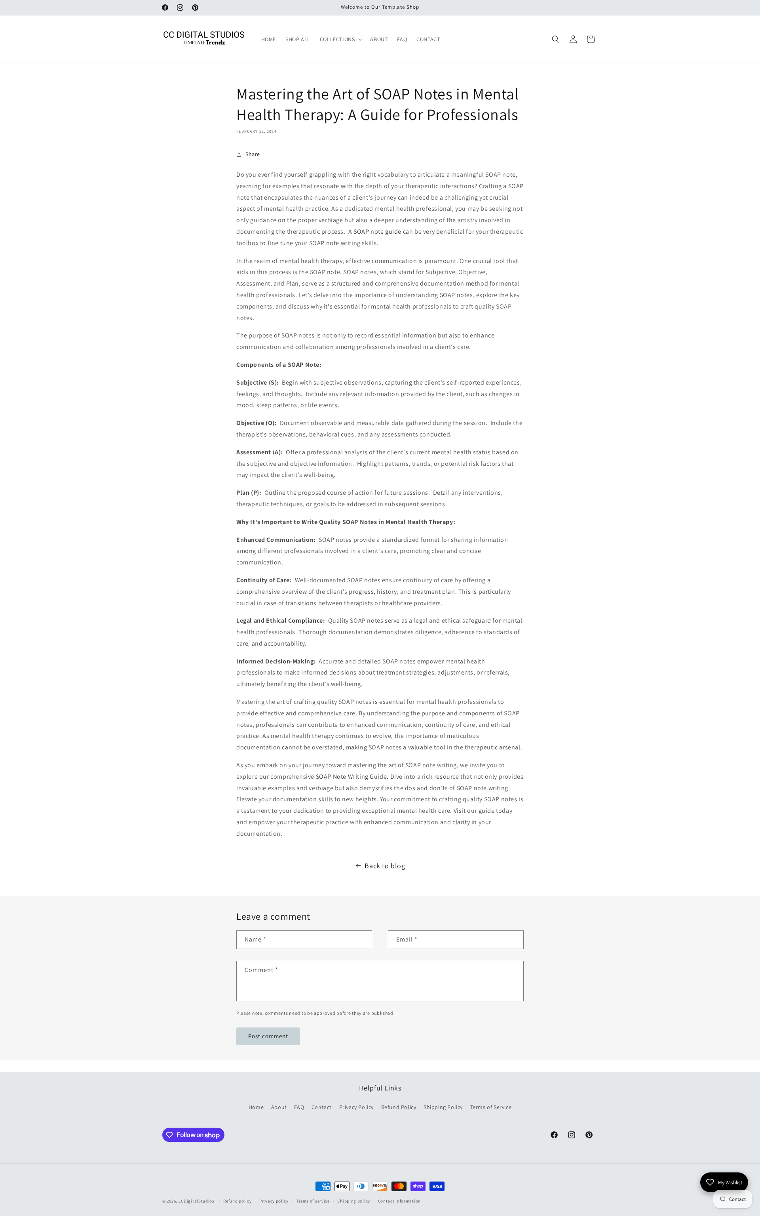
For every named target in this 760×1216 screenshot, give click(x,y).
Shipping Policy (443, 1107)
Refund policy (237, 1201)
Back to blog (385, 865)
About (279, 1107)
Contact (322, 1107)
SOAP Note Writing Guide (351, 776)
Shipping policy (353, 1201)
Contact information (399, 1201)
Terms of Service (491, 1107)
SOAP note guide (377, 231)
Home (256, 1107)
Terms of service (313, 1201)
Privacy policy (274, 1201)
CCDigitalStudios (197, 1201)
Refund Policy (398, 1107)
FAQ (299, 1107)
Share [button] (252, 154)
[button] (340, 39)
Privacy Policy (356, 1107)
